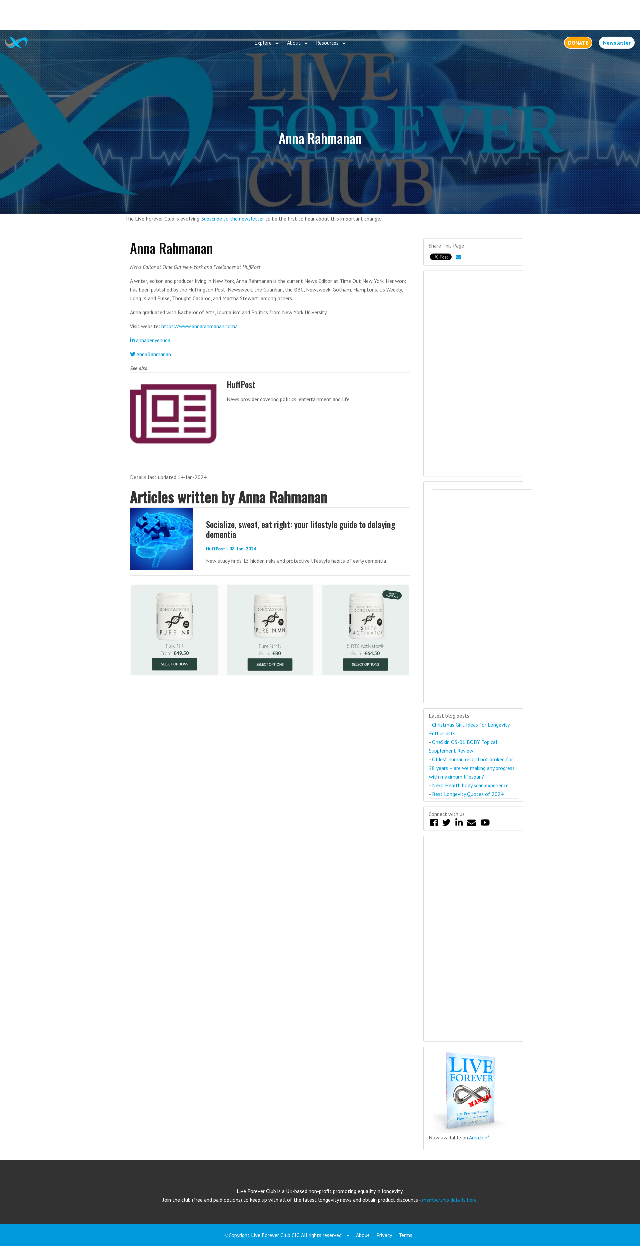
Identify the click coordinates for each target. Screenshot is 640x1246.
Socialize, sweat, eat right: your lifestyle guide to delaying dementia (300, 529)
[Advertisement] (320, 15)
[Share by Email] (458, 257)
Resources (327, 42)
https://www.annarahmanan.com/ (199, 326)
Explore (263, 42)
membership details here (449, 1199)
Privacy (384, 1235)
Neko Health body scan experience (470, 785)
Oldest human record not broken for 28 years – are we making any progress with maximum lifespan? (472, 768)
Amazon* (479, 1137)
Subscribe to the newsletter (232, 218)
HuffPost (241, 384)
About (294, 42)
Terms (405, 1235)
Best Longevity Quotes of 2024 (468, 794)
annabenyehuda (152, 340)
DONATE (578, 42)
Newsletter (617, 42)
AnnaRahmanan (153, 354)
